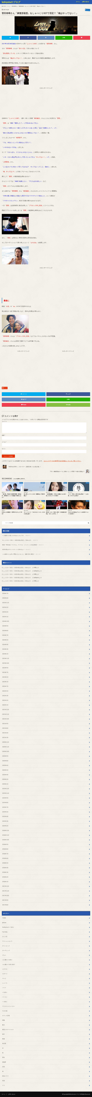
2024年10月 (5, 621)
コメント (4, 421)
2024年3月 (5, 649)
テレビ (5, 388)
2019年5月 (5, 812)
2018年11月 (5, 835)
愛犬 (3, 1025)
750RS (4, 918)
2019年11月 (5, 793)
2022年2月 (5, 700)
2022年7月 (5, 686)
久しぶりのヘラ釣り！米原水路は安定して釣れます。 (20, 540)
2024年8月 (5, 630)
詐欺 (3, 1066)
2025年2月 (5, 612)
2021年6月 (5, 733)
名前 (3, 435)
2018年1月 (5, 881)
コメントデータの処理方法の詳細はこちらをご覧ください (62, 461)
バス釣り (4, 992)
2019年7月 (5, 807)
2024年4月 (5, 644)
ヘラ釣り (4, 1001)
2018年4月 (5, 867)
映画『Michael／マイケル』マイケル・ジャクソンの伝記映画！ (22, 545)
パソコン (4, 997)
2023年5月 (5, 677)
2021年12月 (5, 709)
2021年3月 (5, 737)
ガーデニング (6, 950)
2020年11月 (5, 747)
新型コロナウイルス (8, 1029)
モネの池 (4, 1011)
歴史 (3, 1057)
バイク (4, 987)
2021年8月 (5, 728)
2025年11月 (5, 602)
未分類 (4, 1043)
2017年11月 (5, 891)
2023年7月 (5, 672)
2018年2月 (5, 877)
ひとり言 (4, 936)
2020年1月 (5, 784)
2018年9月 (5, 844)
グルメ (4, 955)
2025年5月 (5, 607)
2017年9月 (5, 900)
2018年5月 (5, 863)
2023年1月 (5, 681)
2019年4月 (5, 816)
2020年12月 (5, 742)
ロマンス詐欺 (6, 1015)
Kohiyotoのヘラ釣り (8, 927)
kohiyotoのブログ (11, 2)
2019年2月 (5, 826)
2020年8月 (5, 760)
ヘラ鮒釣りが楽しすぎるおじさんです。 (16, 535)
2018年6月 (5, 858)
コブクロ (4, 969)
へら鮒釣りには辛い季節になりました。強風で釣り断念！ (21, 554)
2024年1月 (5, 654)
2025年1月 (5, 616)
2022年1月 (5, 705)
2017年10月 (5, 895)
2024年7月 (5, 635)
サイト (4, 448)
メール (4, 442)
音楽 (3, 1080)
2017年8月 (5, 905)
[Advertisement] (46, 102)
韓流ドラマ (5, 1076)
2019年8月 (5, 802)
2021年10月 (5, 719)
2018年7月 (5, 853)
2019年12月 (5, 788)
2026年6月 (5, 598)
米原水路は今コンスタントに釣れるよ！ (16, 549)
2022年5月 (5, 691)
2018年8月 (5, 849)
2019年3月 (5, 821)
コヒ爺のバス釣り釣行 (8, 964)
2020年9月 (5, 756)
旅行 (3, 1034)
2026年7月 (5, 593)
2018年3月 (5, 872)
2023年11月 (5, 658)
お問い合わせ (85, 1)
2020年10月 (5, 751)
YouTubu (4, 932)
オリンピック (6, 946)
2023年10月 (5, 663)
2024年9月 (5, 626)
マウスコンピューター (8, 1006)
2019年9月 (5, 798)
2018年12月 (5, 830)
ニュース (4, 983)
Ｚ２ (3, 1085)
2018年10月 (5, 839)
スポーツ (4, 973)
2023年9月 (5, 667)
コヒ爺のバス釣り (7, 959)
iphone (4, 922)
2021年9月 (5, 723)
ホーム (78, 1)
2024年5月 (5, 640)
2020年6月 (5, 765)
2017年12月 (5, 886)
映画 (3, 1039)
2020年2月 (5, 779)
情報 (3, 1020)
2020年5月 (5, 770)
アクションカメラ (7, 941)
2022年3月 (5, 695)
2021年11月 (5, 714)
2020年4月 (5, 774)
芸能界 (4, 1062)
